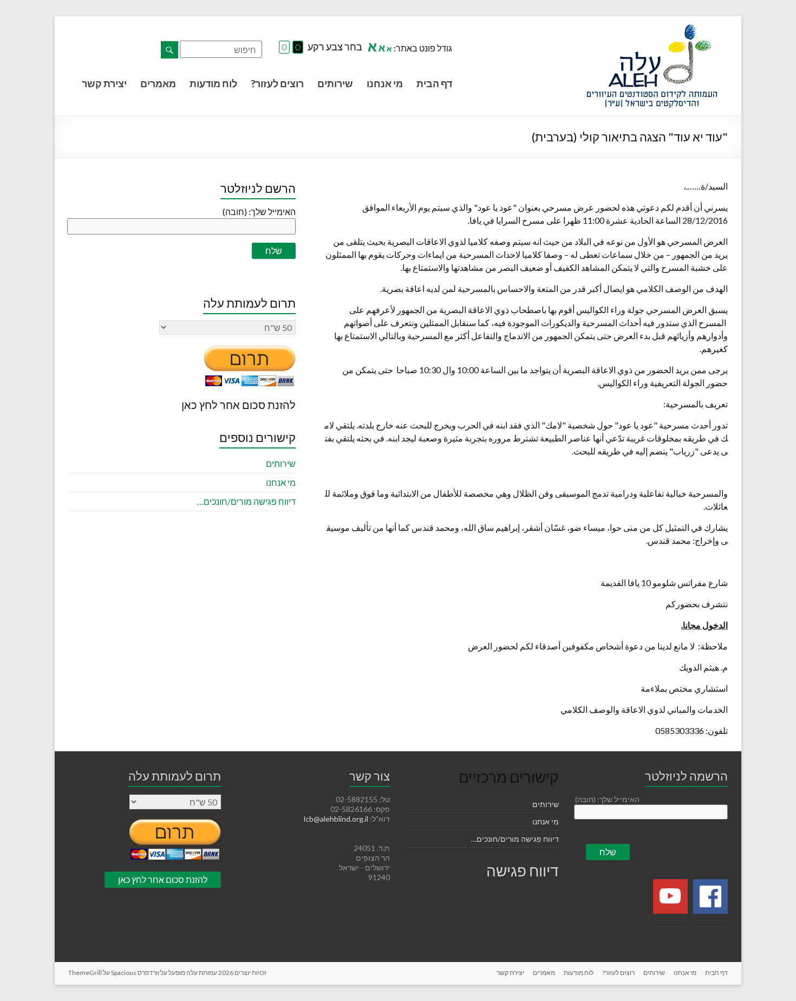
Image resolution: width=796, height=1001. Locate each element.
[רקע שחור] (297, 48)
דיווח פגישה (522, 870)
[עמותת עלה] (652, 29)
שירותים (335, 83)
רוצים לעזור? (277, 83)
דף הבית (434, 83)
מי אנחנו (385, 83)
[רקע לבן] (284, 48)
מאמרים (158, 83)
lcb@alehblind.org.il (337, 818)
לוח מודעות (213, 83)
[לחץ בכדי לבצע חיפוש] (169, 49)
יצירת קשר (104, 83)
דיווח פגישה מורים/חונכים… (246, 501)
